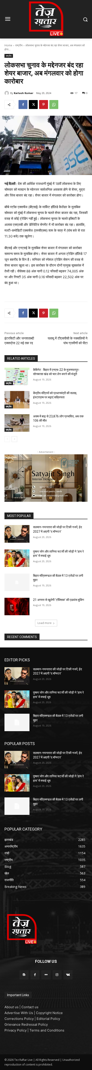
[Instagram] (57, 974)
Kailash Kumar (23, 93)
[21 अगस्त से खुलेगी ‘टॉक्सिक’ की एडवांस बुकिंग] (16, 606)
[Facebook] (23, 104)
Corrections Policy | (20, 1019)
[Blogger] (24, 974)
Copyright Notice (49, 1013)
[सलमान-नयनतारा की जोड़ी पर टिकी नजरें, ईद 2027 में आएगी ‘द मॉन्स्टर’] (16, 533)
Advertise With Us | (20, 1013)
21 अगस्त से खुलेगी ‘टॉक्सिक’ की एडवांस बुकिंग (58, 600)
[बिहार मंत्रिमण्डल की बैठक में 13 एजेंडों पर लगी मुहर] (16, 582)
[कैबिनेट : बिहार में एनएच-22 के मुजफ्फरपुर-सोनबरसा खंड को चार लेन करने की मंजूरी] (16, 376)
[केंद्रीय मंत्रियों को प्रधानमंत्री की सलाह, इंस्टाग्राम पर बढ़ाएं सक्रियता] (16, 399)
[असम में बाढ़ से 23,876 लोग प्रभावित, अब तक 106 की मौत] (16, 423)
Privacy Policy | (16, 1030)
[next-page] (14, 439)
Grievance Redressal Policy (26, 1024)
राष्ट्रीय (19, 45)
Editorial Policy (48, 1019)
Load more (45, 623)
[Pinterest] (43, 104)
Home (8, 45)
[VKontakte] (68, 974)
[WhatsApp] (53, 104)
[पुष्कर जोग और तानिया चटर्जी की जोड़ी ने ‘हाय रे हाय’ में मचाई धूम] (16, 558)
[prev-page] (7, 439)
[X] (33, 104)
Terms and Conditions (46, 1030)
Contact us (29, 1007)
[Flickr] (46, 974)
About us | (12, 1007)
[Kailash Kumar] (7, 93)
